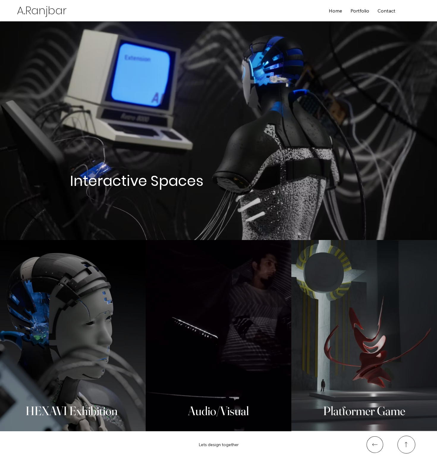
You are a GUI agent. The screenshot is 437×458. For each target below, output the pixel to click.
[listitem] (73, 335)
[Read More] (375, 444)
